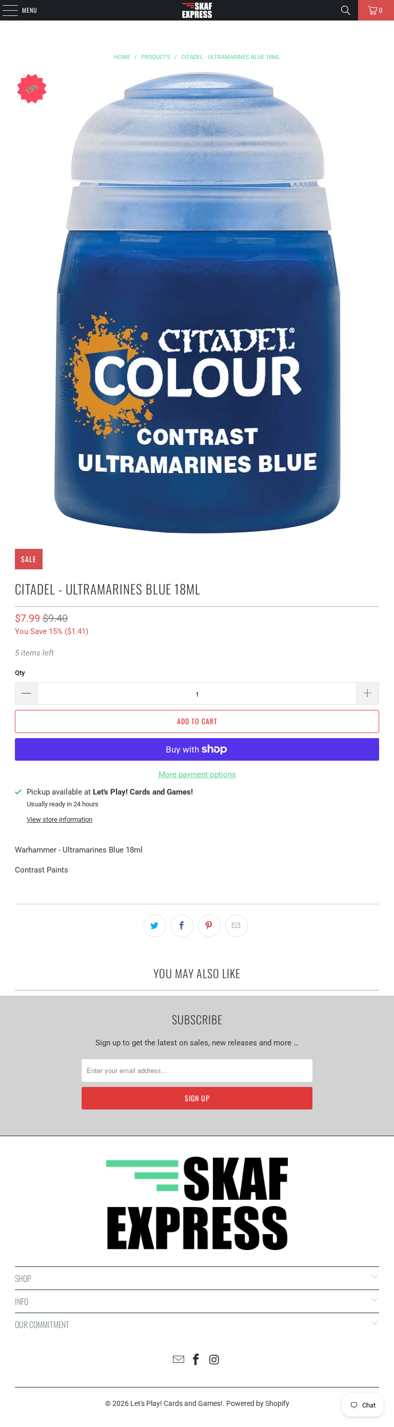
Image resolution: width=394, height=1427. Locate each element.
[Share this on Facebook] (182, 926)
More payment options (197, 774)
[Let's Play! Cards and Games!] (197, 10)
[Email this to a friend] (236, 926)
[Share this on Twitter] (155, 926)
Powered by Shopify (257, 1403)
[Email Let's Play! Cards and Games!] (178, 1360)
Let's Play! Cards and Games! (176, 1403)
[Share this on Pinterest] (209, 926)
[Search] (346, 10)
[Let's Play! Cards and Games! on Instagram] (214, 1360)
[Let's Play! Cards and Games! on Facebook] (196, 1360)
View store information (59, 819)
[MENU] (4, 10)
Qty (20, 673)
